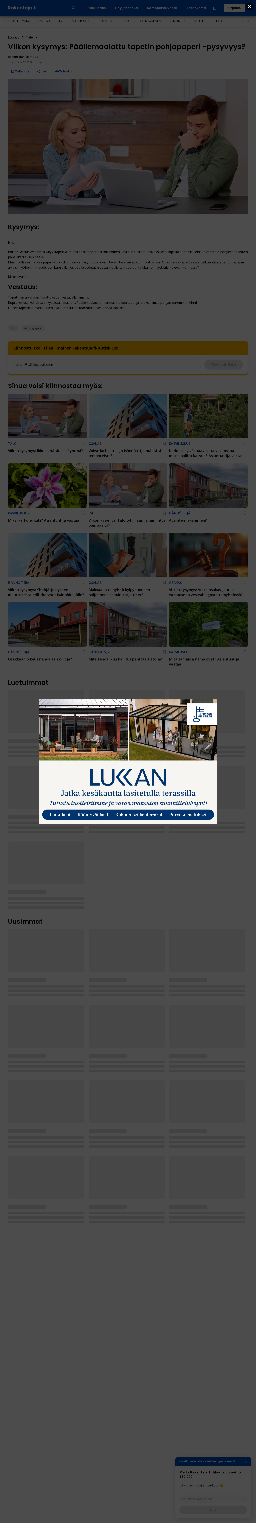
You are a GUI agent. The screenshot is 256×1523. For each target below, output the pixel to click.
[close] (250, 6)
